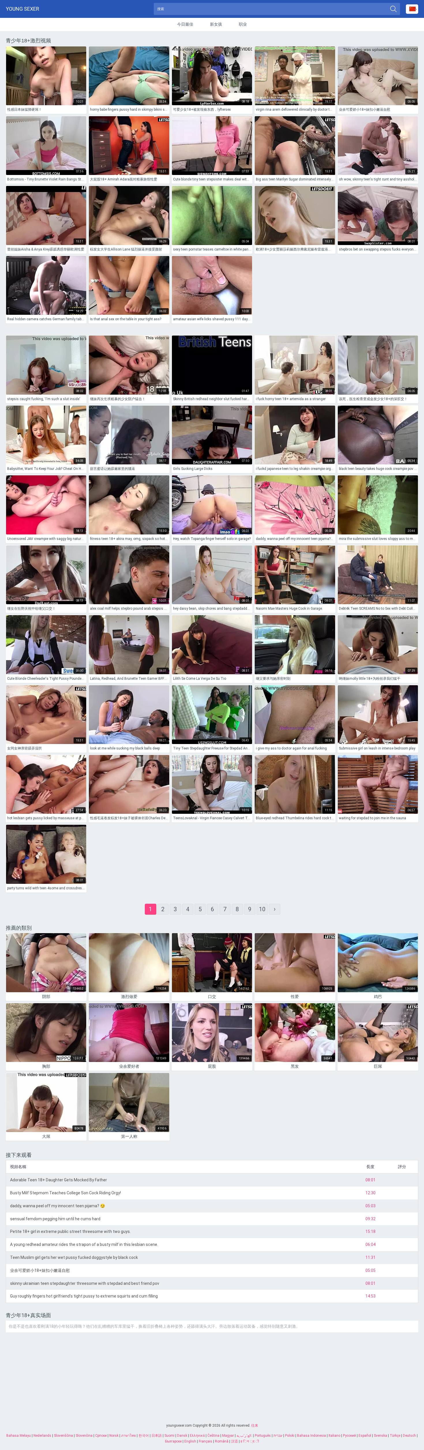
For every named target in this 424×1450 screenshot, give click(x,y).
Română (221, 1441)
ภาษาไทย (128, 1436)
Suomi (169, 1436)
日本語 (156, 1436)
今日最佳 (185, 24)
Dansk (182, 1436)
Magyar (228, 1436)
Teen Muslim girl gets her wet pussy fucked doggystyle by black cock (74, 1257)
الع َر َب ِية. (244, 1436)
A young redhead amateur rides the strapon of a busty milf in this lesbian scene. (84, 1244)
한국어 (143, 1436)
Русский (349, 1436)
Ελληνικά (197, 1436)
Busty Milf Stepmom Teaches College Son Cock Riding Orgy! (65, 1193)
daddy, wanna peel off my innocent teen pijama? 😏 (57, 1206)
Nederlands (42, 1436)
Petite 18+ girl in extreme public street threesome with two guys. (70, 1231)
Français (205, 1441)
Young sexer (22, 9)
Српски (101, 1436)
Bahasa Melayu (18, 1436)
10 (262, 909)
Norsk (114, 1436)
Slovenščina (63, 1436)
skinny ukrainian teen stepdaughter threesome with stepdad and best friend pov (84, 1283)
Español (365, 1436)
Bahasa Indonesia (311, 1436)
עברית (277, 1436)
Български (173, 1441)
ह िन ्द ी (250, 1441)
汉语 (234, 1441)
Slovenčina (84, 1436)
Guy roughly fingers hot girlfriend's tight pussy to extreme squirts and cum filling (84, 1296)
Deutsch (409, 1436)
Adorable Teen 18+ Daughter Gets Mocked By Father (58, 1180)
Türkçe (395, 1436)
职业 (243, 24)
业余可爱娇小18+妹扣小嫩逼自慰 (40, 1270)
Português (263, 1436)
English (190, 1441)
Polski (289, 1436)
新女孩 (216, 24)
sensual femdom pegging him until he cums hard (55, 1219)
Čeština (213, 1436)
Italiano (334, 1436)
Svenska (380, 1436)
